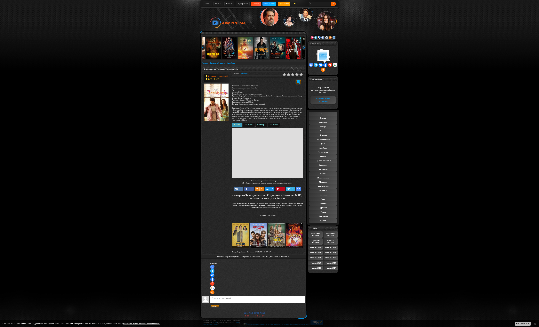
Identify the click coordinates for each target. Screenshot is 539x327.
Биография (323, 122)
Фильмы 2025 (330, 248)
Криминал (323, 165)
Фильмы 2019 (330, 263)
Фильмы (218, 4)
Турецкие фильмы (330, 241)
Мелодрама (323, 169)
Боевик (323, 118)
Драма (323, 144)
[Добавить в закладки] (298, 82)
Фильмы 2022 (315, 258)
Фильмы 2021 (330, 258)
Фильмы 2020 (315, 263)
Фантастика (323, 216)
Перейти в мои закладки (323, 100)
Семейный (323, 191)
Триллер (323, 203)
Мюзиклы (323, 182)
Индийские (231, 63)
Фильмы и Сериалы (217, 63)
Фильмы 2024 (315, 253)
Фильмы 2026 (315, 248)
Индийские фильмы (330, 234)
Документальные (323, 139)
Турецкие (323, 208)
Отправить (214, 306)
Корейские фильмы (315, 241)
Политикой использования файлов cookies (141, 324)
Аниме (323, 114)
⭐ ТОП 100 (284, 4)
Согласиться (522, 323)
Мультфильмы (242, 4)
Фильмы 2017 (330, 268)
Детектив (323, 135)
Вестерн (323, 127)
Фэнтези (323, 221)
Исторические (323, 152)
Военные (323, 131)
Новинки (256, 4)
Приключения (323, 186)
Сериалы (229, 4)
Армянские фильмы (315, 234)
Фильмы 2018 (315, 268)
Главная (207, 4)
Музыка (323, 174)
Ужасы (323, 212)
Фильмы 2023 (330, 253)
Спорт (323, 199)
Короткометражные (323, 161)
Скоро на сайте (269, 4)
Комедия (323, 157)
